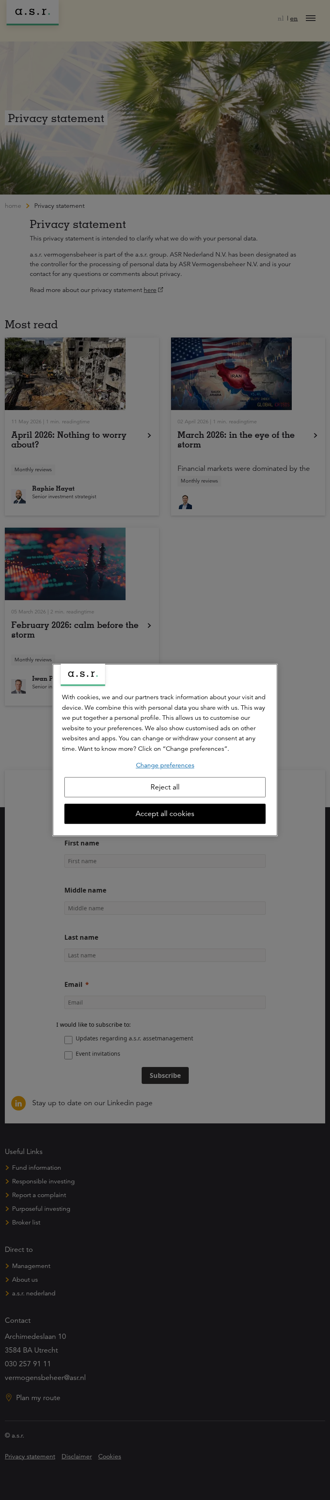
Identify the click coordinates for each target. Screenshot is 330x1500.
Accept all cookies (165, 814)
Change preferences (165, 765)
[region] (165, 749)
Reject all (165, 787)
